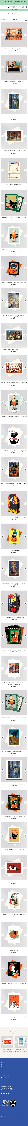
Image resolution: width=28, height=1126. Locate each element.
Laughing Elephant (7, 1120)
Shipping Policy (19, 1114)
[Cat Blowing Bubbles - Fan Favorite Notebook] (14, 203)
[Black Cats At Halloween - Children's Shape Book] (14, 503)
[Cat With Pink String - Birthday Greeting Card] (14, 436)
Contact (3, 1064)
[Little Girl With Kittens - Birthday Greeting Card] (14, 235)
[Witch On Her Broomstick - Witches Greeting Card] (14, 101)
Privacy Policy (3, 1114)
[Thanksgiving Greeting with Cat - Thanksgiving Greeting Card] (14, 136)
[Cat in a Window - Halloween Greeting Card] (14, 802)
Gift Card (3, 1069)
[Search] (5, 7)
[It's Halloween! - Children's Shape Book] (14, 603)
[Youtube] (6, 1093)
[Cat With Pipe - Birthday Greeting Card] (14, 835)
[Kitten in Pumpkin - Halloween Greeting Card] (14, 268)
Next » (15, 1025)
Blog (2, 1066)
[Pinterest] (10, 1093)
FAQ (2, 1080)
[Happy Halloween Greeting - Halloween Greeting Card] (14, 368)
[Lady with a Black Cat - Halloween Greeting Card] (14, 969)
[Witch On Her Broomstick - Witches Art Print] (14, 769)
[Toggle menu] (1, 7)
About (2, 1062)
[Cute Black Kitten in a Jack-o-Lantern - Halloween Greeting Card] (14, 934)
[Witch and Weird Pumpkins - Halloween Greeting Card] (14, 469)
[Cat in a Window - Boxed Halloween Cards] (14, 635)
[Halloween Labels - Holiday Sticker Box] (14, 34)
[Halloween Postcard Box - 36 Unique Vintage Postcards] (14, 67)
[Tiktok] (8, 1093)
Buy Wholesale (4, 1077)
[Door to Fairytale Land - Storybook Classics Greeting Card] (14, 301)
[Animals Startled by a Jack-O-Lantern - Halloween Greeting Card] (14, 668)
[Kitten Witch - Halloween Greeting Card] (14, 536)
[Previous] (2, 34)
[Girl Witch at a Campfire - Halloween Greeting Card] (14, 900)
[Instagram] (4, 1093)
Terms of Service (11, 1114)
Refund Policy (3, 1116)
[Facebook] (1, 1093)
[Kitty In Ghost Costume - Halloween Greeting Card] (14, 1001)
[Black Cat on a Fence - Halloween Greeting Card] (14, 737)
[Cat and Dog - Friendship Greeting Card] (14, 867)
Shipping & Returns (5, 1075)
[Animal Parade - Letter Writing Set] (14, 170)
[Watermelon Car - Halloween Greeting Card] (14, 335)
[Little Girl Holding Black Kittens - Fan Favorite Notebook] (14, 702)
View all (14, 1033)
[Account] (23, 7)
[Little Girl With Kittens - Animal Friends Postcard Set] (14, 402)
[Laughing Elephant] (14, 7)
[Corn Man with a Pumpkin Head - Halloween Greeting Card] (14, 568)
